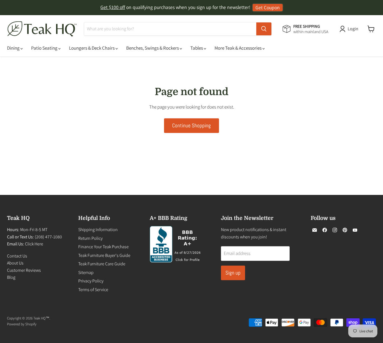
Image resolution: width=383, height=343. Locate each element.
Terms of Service (93, 290)
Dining (13, 48)
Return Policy (90, 238)
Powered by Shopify (21, 324)
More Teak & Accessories (238, 48)
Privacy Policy (90, 281)
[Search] (263, 28)
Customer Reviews (24, 270)
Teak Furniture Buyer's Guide (104, 255)
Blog (11, 277)
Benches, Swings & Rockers (153, 48)
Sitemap (86, 272)
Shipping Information (98, 229)
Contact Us (17, 256)
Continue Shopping (191, 125)
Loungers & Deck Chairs (92, 48)
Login (353, 29)
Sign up (233, 272)
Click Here (34, 244)
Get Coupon (267, 7)
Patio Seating (44, 48)
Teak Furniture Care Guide (101, 264)
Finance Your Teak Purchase (103, 247)
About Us (15, 263)
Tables (197, 48)
